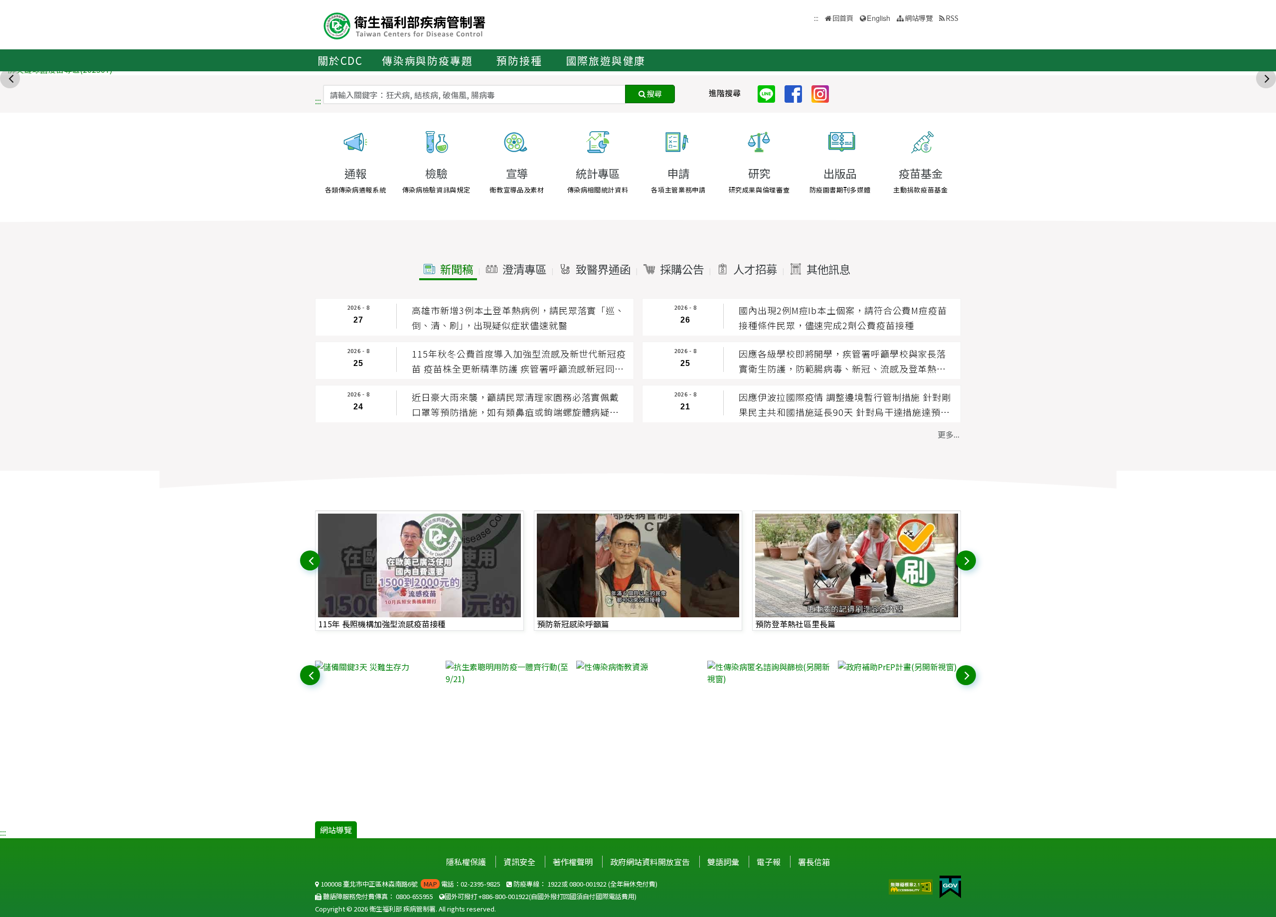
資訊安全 (519, 862)
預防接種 (519, 60)
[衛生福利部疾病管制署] (404, 24)
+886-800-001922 (503, 896)
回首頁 (842, 17)
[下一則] (1267, 77)
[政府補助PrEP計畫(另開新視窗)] (899, 667)
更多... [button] (948, 434)
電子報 (769, 862)
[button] (448, 269)
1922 (554, 884)
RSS (952, 17)
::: (318, 101)
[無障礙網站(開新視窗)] (912, 886)
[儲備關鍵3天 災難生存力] (376, 667)
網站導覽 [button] (919, 17)
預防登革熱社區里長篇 (795, 624)
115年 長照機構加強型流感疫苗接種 (382, 624)
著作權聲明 (573, 862)
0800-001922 (588, 884)
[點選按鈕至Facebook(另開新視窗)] (797, 93)
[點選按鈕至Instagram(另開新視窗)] (823, 93)
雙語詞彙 (723, 862)
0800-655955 (414, 896)
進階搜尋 (725, 93)
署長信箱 (814, 862)
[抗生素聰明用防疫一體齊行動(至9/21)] (507, 673)
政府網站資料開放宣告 (650, 862)
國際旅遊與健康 (606, 60)
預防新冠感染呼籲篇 (573, 624)
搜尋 (653, 93)
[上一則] (11, 77)
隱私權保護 (466, 862)
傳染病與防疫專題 (427, 60)
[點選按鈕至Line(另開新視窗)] (770, 93)
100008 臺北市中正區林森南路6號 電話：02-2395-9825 (409, 884)
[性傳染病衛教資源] (637, 667)
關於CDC (340, 60)
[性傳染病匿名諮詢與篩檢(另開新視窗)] (768, 673)
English (878, 17)
